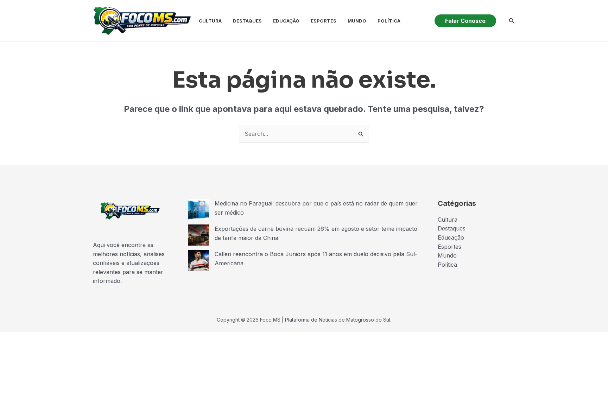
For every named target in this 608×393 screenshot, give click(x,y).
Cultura (210, 21)
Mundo (357, 21)
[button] (465, 20)
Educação (286, 21)
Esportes (323, 21)
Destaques (247, 21)
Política (389, 21)
